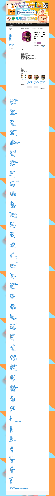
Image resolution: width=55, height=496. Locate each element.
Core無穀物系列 (13, 406)
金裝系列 (12, 378)
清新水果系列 (13, 364)
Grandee (11, 347)
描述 (22, 49)
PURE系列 (12, 335)
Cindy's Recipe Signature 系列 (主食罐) (16, 332)
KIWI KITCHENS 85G (14, 358)
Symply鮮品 (11, 291)
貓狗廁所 (11, 438)
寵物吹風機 (11, 431)
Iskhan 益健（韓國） (13, 244)
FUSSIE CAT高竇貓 (12, 237)
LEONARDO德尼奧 (12, 360)
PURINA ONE (12, 303)
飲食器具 (11, 436)
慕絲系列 (12, 337)
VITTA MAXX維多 (12, 168)
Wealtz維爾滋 (12, 297)
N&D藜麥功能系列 (13, 139)
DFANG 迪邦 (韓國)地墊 (13, 440)
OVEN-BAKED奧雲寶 (13, 151)
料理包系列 (12, 377)
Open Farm (11, 273)
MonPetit (11, 251)
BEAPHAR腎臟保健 (12, 324)
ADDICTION (11, 105)
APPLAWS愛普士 (12, 179)
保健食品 (10, 457)
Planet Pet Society (12, 379)
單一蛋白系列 (13, 363)
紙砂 (10, 481)
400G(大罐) (13, 345)
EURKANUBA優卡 (12, 119)
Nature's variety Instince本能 (14, 259)
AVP (10, 183)
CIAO (11, 230)
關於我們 (31, 23)
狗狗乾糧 (10, 33)
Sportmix (11, 285)
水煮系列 (12, 394)
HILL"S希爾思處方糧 (13, 125)
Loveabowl (11, 132)
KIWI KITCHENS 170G (14, 359)
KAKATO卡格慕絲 (13, 195)
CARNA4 (11, 109)
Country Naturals (12, 115)
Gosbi (11, 189)
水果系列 (12, 201)
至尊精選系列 (13, 375)
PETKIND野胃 (12, 279)
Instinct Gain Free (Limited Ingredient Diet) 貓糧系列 (18, 261)
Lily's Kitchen (12, 133)
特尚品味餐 (12, 373)
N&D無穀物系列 (13, 264)
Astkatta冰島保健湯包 (13, 307)
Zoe (10, 174)
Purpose (11, 154)
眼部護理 (12, 447)
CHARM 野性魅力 (12, 305)
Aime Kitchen (12, 316)
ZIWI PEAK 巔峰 (12, 407)
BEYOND (11, 107)
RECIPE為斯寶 (12, 160)
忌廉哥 (11, 410)
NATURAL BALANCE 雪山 (13, 135)
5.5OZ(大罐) (12, 326)
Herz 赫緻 (11, 190)
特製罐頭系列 (13, 386)
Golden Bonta (12, 204)
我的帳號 (13, 23)
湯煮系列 (12, 396)
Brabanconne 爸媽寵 (13, 108)
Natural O (11, 255)
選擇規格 (22, 84)
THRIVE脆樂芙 (12, 294)
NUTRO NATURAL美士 (13, 267)
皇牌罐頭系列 (13, 400)
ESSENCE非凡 (12, 118)
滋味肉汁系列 (13, 391)
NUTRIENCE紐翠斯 (12, 141)
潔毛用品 (11, 439)
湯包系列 (12, 376)
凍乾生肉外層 (13, 288)
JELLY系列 (12, 336)
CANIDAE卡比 (12, 111)
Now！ (11, 266)
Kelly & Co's (11, 129)
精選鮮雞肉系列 (13, 390)
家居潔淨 (11, 428)
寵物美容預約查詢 (11, 25)
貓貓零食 (10, 38)
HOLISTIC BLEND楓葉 (13, 126)
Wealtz (11, 169)
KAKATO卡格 (12, 131)
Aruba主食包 (12, 322)
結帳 (16, 23)
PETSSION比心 (12, 155)
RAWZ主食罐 (12, 381)
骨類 (10, 415)
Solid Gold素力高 (12, 166)
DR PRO (11, 338)
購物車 (19, 23)
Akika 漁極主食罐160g (14, 318)
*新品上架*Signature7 (13, 388)
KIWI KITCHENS (12, 357)
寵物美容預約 (11, 32)
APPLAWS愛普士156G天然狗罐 (15, 181)
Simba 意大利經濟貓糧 (13, 213)
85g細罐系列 (12, 408)
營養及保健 (12, 473)
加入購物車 (38, 43)
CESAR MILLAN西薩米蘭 (13, 113)
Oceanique (11, 144)
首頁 (21, 28)
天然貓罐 (12, 330)
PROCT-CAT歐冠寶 (12, 281)
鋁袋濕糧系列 (13, 398)
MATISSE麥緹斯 (12, 252)
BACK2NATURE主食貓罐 (13, 323)
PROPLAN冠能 (12, 158)
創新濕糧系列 (13, 207)
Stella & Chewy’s (11, 94)
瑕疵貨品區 (10, 43)
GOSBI (11, 122)
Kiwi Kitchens (12, 196)
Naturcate (11, 367)
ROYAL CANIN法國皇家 (13, 161)
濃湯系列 (12, 202)
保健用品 (10, 441)
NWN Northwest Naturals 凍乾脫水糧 (15, 142)
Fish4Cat (11, 234)
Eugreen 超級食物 (12, 177)
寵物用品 (10, 40)
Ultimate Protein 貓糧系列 (14, 262)
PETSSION (11, 153)
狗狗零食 (10, 35)
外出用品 (11, 429)
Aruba (11, 182)
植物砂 (11, 483)
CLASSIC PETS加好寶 (13, 114)
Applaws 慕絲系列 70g (14, 320)
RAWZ (11, 159)
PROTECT (11, 157)
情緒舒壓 (12, 448)
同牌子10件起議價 (12, 487)
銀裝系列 (12, 374)
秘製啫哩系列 (13, 384)
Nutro (11, 369)
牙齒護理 (12, 451)
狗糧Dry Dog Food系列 (14, 148)
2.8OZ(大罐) (12, 327)
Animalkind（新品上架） (13, 101)
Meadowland (12, 134)
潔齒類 (11, 418)
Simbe (11, 163)
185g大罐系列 (13, 409)
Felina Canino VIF (12, 339)
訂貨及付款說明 (27, 23)
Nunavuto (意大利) (12, 199)
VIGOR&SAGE (12, 295)
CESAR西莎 (11, 187)
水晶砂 (11, 482)
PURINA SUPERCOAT (13, 152)
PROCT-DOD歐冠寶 (12, 156)
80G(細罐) (13, 344)
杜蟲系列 (12, 462)
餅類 (10, 416)
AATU (11, 102)
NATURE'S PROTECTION (13, 136)
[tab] (22, 49)
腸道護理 (12, 460)
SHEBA (11, 397)
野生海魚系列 (13, 366)
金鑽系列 (12, 342)
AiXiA (11, 315)
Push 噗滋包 (11, 309)
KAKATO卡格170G (13, 193)
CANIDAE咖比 (12, 186)
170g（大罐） (13, 312)
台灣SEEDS (11, 210)
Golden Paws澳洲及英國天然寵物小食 (16, 421)
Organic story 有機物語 (13, 150)
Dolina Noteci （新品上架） (13, 99)
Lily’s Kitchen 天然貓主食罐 (13, 361)
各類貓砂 (10, 39)
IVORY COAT (12, 128)
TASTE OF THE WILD (13, 167)
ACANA (11, 104)
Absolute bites (12, 314)
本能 (9, 95)
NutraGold (11, 269)
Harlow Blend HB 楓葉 (13, 308)
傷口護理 (12, 445)
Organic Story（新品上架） (13, 217)
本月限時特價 (11, 456)
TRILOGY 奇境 (12, 292)
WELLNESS (11, 170)
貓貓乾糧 (10, 36)
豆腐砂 (11, 479)
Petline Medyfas (12, 278)
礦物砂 (11, 480)
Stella (11, 287)
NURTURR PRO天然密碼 (13, 370)
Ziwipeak (11, 173)
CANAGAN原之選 (12, 110)
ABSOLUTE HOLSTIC (13, 103)
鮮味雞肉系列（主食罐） (14, 365)
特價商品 (10, 42)
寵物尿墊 (11, 430)
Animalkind (11, 176)
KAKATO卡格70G (13, 194)
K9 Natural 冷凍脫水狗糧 (13, 130)
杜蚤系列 (11, 437)
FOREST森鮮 (12, 121)
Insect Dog (11, 172)
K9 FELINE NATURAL (13, 247)
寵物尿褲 (11, 432)
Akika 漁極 (11, 317)
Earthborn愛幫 (12, 117)
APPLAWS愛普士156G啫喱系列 (15, 180)
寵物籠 (11, 427)
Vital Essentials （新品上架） (14, 100)
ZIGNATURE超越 (12, 171)
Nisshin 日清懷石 (27, 28)
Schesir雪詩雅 (12, 200)
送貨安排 (22, 23)
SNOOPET (11, 165)
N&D (10, 138)
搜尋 (10, 29)
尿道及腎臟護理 (13, 459)
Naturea (11, 257)
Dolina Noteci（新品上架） (13, 214)
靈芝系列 (12, 476)
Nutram (11, 268)
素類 (10, 417)
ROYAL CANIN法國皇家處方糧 (14, 162)
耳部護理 (12, 446)
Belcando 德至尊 (12, 184)
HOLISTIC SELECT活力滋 (13, 241)
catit (10, 226)
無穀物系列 (12, 140)
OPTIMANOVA (12, 149)
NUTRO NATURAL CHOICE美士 (14, 143)
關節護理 (12, 450)
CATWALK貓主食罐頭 (13, 328)
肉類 (10, 414)
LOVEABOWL (12, 304)
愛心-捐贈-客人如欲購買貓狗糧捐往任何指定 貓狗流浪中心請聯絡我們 (19, 488)
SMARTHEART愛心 (12, 164)
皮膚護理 (12, 444)
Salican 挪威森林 (12, 389)
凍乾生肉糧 (12, 289)
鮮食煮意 (11, 211)
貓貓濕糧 (23, 28)
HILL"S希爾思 (12, 124)
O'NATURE (11, 145)
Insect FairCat (12, 238)
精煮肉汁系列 (13, 385)
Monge (11, 254)
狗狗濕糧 (10, 34)
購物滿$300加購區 (11, 44)
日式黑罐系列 (13, 399)
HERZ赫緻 (11, 123)
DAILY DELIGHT (12, 334)
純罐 (10, 411)
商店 (10, 23)
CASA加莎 (11, 112)
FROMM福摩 (11, 120)
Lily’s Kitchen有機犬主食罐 (13, 197)
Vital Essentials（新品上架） (14, 216)
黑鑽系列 (12, 343)
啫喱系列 (12, 395)
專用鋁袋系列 (13, 206)
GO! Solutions (12, 233)
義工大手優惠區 (11, 45)
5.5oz (13, 405)
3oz (12, 404)
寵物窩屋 (11, 426)
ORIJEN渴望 (11, 146)
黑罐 (10, 412)
